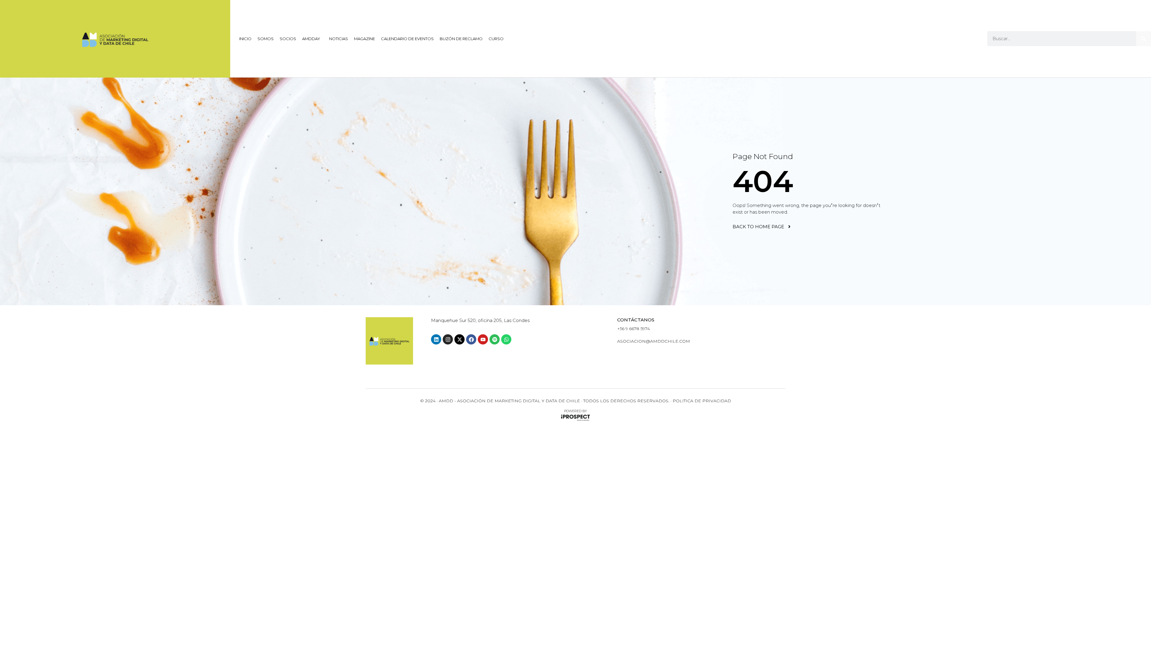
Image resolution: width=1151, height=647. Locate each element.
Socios (288, 38)
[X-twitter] (459, 339)
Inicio (245, 38)
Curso (496, 38)
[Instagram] (448, 339)
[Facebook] (471, 339)
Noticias (338, 38)
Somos (265, 38)
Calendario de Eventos (407, 38)
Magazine (364, 38)
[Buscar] (1143, 38)
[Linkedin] (436, 339)
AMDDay (311, 38)
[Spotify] (494, 339)
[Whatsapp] (506, 339)
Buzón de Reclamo (461, 38)
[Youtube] (483, 339)
